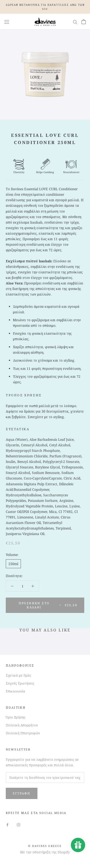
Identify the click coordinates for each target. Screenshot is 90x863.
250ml (13, 563)
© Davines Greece (45, 846)
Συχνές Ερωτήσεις (20, 683)
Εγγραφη (21, 793)
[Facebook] (7, 824)
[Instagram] (18, 824)
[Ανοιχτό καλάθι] (84, 21)
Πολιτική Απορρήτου (22, 725)
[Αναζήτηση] (75, 22)
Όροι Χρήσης (15, 717)
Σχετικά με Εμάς (18, 675)
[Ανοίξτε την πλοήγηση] (6, 22)
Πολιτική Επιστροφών (23, 733)
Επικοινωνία (15, 691)
